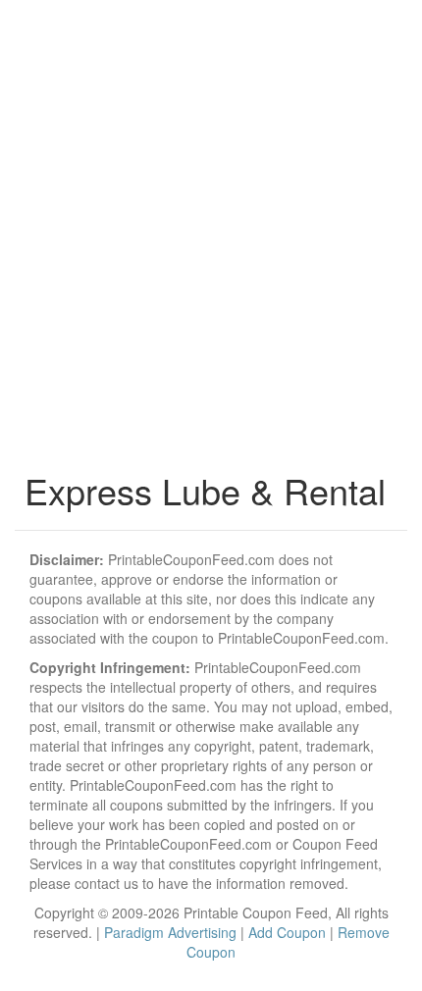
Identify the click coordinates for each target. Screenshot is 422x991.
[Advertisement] (211, 240)
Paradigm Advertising (170, 932)
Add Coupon (287, 932)
